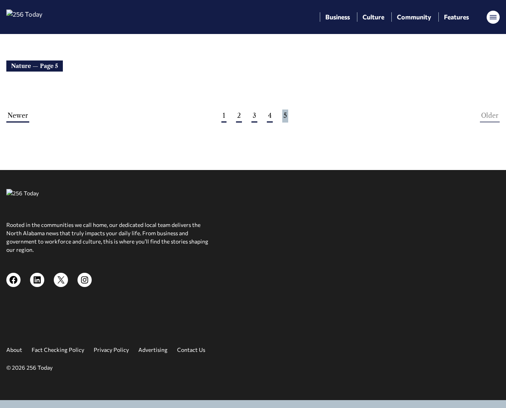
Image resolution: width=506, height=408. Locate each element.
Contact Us (191, 349)
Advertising (153, 349)
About (14, 349)
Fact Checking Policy (58, 349)
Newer (18, 115)
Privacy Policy (111, 349)
